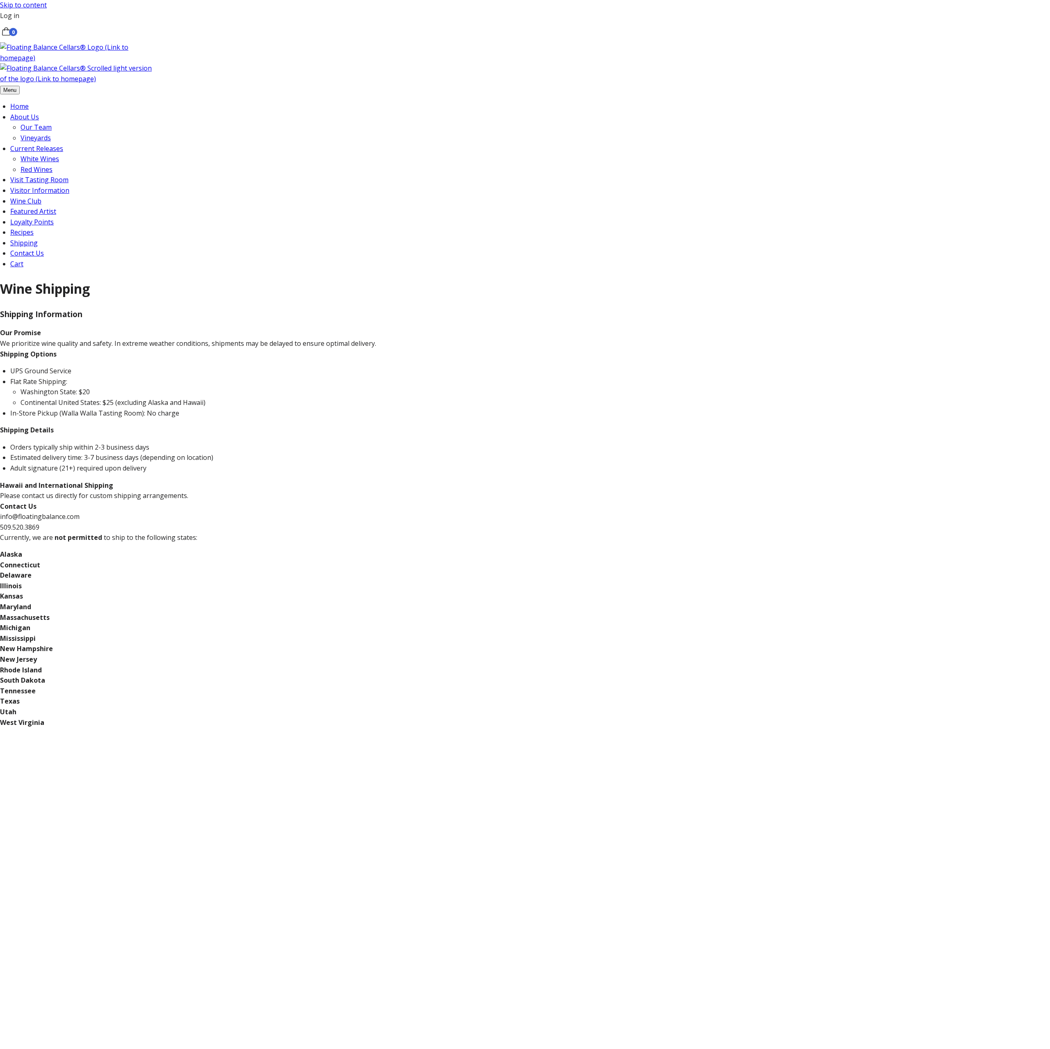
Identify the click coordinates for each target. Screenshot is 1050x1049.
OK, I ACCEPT (20, 1043)
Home (19, 106)
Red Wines (36, 169)
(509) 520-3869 (234, 914)
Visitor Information (39, 190)
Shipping (24, 242)
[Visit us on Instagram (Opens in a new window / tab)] (184, 978)
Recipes (22, 232)
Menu (9, 90)
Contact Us (27, 253)
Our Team (36, 127)
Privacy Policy (703, 1016)
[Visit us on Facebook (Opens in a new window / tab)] (61, 978)
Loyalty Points (32, 221)
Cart (16, 263)
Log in (9, 15)
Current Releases (36, 148)
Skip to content (23, 4)
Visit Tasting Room (39, 179)
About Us (24, 116)
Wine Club (25, 201)
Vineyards (36, 137)
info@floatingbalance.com (298, 914)
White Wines (40, 158)
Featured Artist (33, 211)
